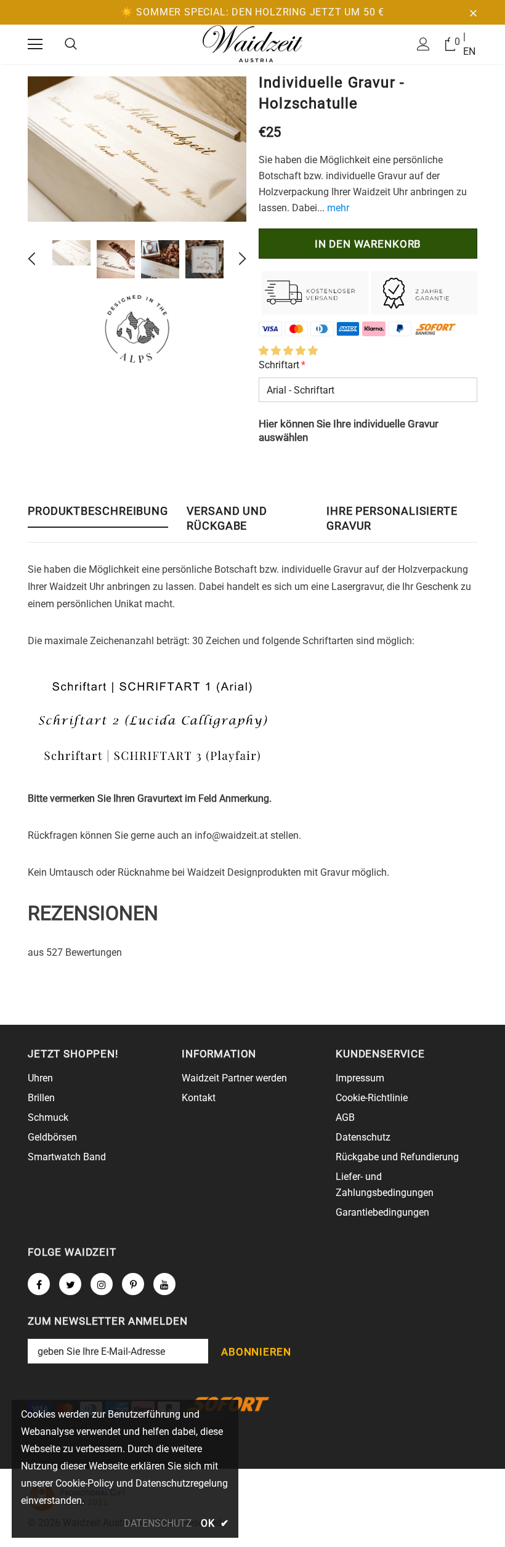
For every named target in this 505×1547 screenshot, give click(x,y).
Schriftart (282, 365)
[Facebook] (39, 1284)
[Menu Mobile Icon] (35, 44)
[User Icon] (423, 44)
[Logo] (252, 43)
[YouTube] (164, 1284)
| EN (469, 44)
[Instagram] (102, 1284)
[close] (473, 12)
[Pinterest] (133, 1284)
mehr (338, 208)
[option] (137, 149)
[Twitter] (70, 1284)
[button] (288, 351)
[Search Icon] (71, 44)
